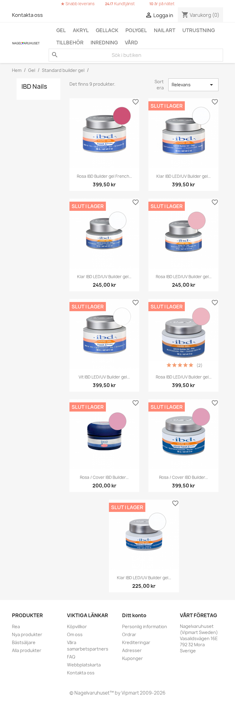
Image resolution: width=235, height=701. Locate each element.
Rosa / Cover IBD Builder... (104, 477)
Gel (61, 30)
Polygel (136, 30)
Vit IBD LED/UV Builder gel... (104, 377)
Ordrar (129, 634)
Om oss (75, 634)
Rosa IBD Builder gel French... (104, 176)
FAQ (71, 657)
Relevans (193, 84)
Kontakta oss (27, 15)
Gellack (107, 30)
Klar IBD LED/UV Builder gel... (183, 176)
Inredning (104, 42)
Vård (131, 42)
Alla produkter (26, 650)
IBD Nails (34, 86)
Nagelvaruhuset (91, 693)
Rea (16, 626)
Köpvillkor (77, 626)
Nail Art (164, 30)
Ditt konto (134, 615)
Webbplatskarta (84, 665)
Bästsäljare (23, 642)
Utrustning (198, 30)
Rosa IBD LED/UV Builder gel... (183, 276)
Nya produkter (27, 634)
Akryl (81, 30)
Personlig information (144, 626)
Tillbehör (70, 42)
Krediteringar (136, 642)
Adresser (132, 650)
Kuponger (132, 658)
